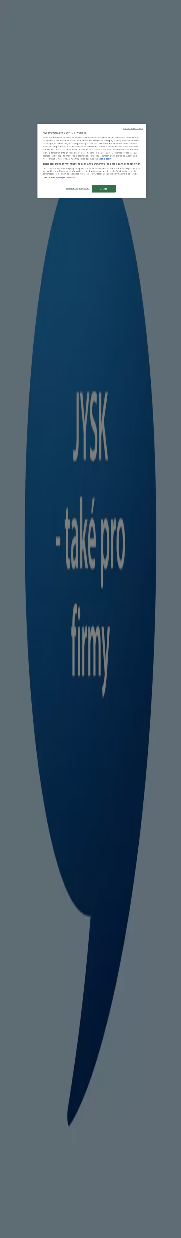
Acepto (103, 188)
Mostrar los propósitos (78, 188)
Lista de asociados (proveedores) (59, 177)
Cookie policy (104, 158)
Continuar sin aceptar (133, 128)
